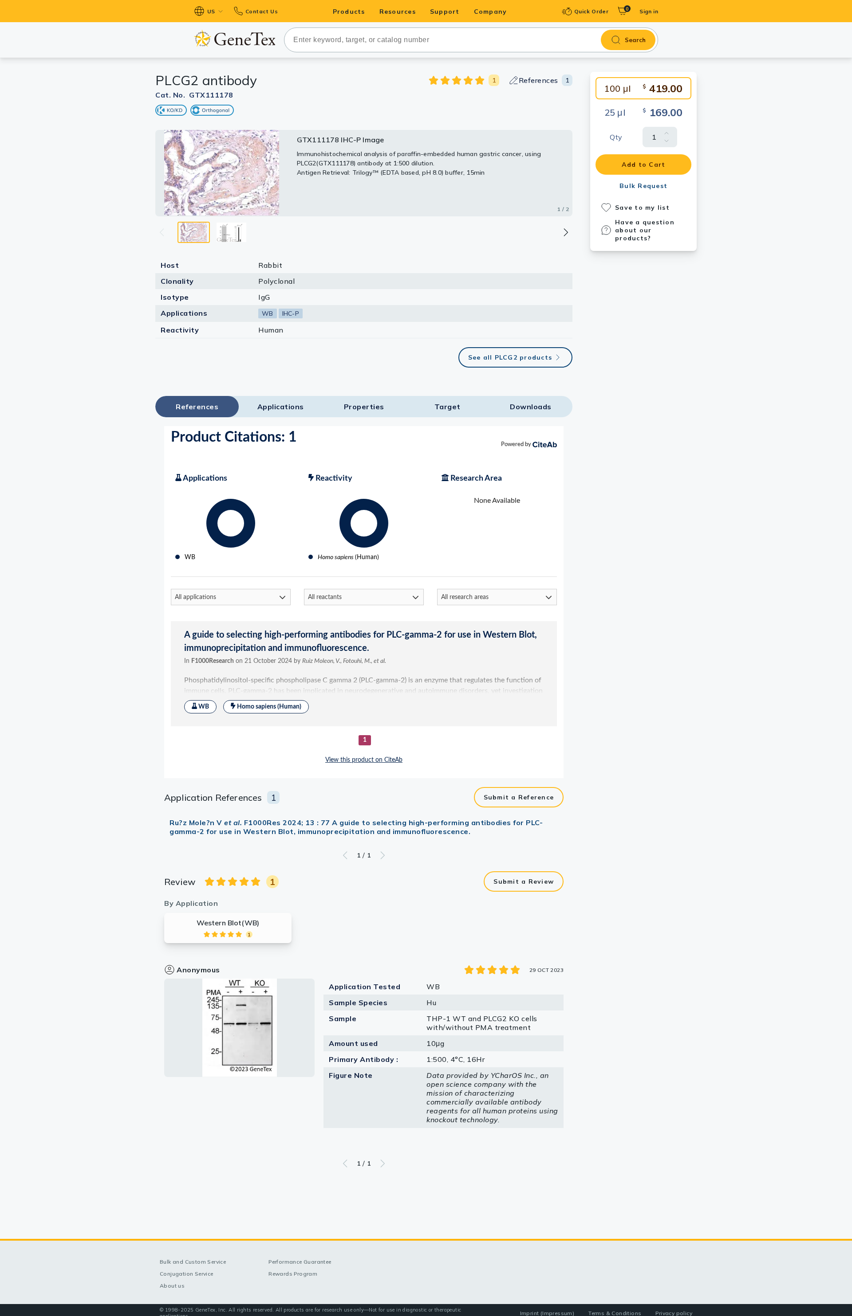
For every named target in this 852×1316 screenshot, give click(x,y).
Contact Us (261, 11)
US (211, 11)
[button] (565, 232)
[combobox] (471, 39)
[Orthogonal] (212, 110)
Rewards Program (292, 1273)
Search (635, 39)
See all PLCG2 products (510, 357)
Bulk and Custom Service (193, 1261)
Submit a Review (523, 881)
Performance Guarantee (299, 1261)
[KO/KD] (171, 110)
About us (172, 1285)
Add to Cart (644, 164)
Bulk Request (643, 186)
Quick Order (591, 11)
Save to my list (642, 208)
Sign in (648, 11)
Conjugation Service (186, 1273)
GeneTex (234, 38)
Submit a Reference (519, 797)
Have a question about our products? (644, 230)
